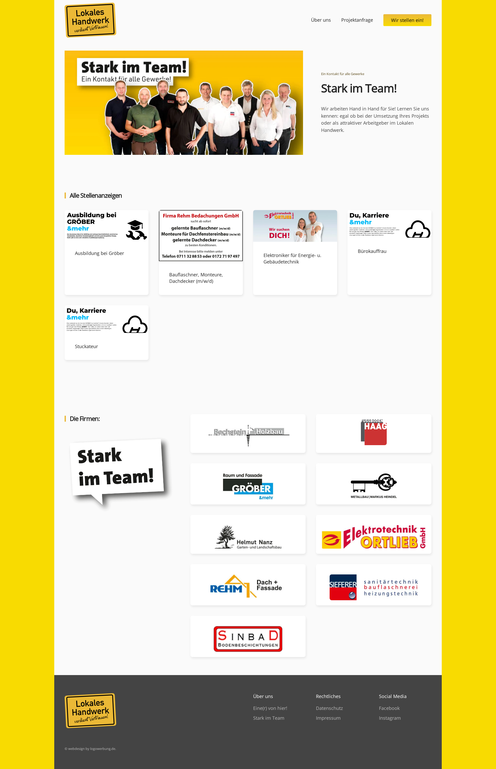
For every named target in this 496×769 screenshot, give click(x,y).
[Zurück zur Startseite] (90, 20)
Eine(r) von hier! (270, 708)
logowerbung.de (102, 748)
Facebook (389, 708)
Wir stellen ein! (407, 20)
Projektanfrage (357, 20)
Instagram (390, 718)
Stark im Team (268, 718)
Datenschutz (329, 708)
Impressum (328, 718)
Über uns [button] (321, 20)
